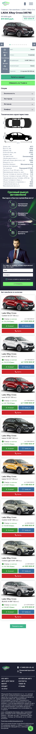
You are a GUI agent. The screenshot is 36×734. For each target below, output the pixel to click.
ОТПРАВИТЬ (18, 284)
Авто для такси (8, 681)
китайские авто (25, 678)
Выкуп (4, 684)
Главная (4, 9)
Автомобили (14, 9)
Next (34, 44)
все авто (5, 678)
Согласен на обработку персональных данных (19, 279)
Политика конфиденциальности (12, 721)
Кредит (5, 686)
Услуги (4, 689)
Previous (2, 44)
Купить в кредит (18, 77)
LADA (23, 9)
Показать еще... (18, 626)
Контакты (22, 681)
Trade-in (21, 684)
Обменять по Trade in (18, 83)
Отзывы (21, 686)
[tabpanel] (18, 30)
